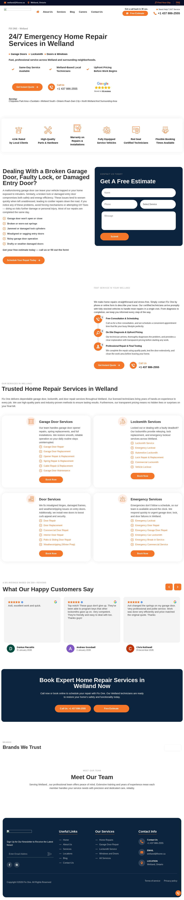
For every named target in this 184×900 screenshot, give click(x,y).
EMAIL (150, 850)
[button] (102, 86)
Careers (83, 12)
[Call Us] (51, 87)
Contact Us (97, 12)
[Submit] (49, 854)
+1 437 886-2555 (155, 843)
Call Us (60, 85)
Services (61, 12)
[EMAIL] (141, 852)
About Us (48, 12)
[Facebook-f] (9, 865)
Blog (72, 12)
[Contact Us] (141, 841)
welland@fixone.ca (156, 854)
